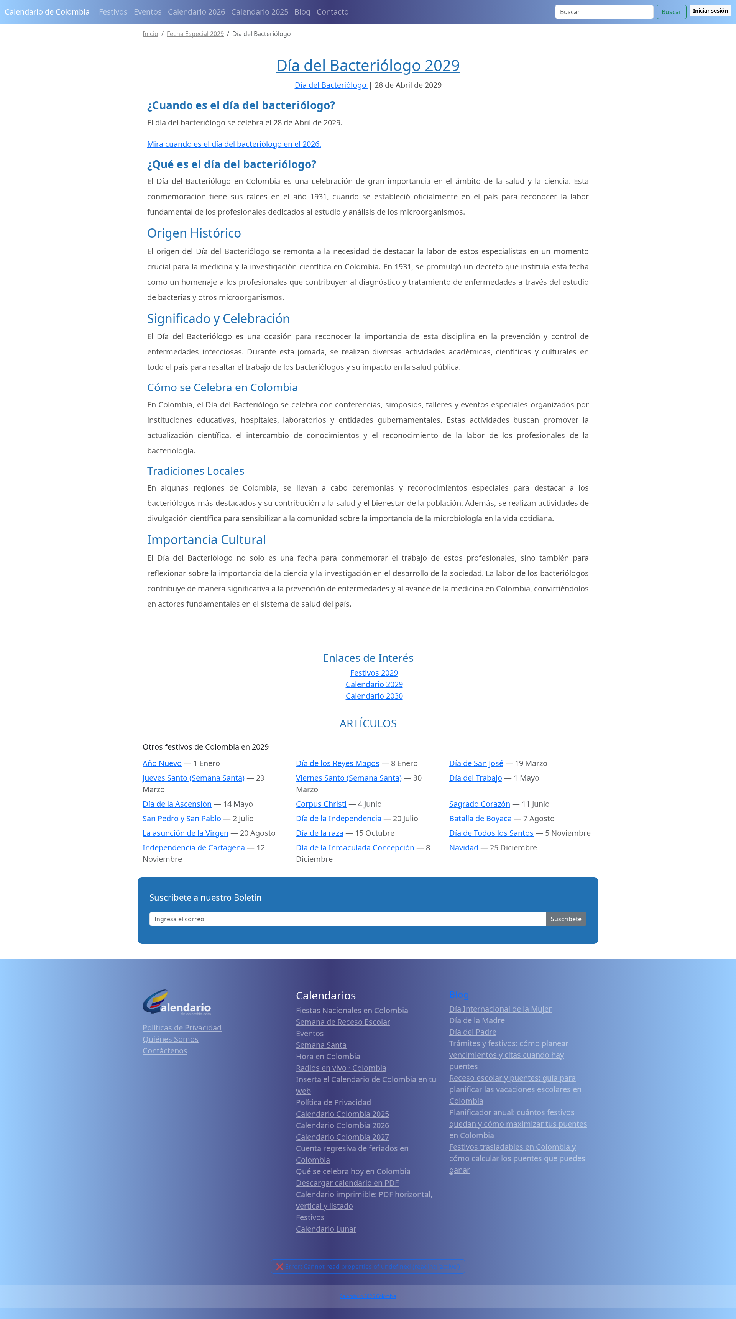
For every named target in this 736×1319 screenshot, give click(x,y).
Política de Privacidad (333, 1102)
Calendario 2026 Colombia (368, 1296)
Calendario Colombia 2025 (342, 1114)
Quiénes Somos (171, 1039)
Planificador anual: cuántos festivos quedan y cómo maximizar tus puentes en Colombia (518, 1123)
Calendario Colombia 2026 (342, 1125)
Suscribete (566, 919)
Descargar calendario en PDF (347, 1183)
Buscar (672, 12)
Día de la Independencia (338, 818)
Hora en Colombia (328, 1056)
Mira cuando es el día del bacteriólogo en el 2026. (234, 144)
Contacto (333, 12)
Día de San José (476, 763)
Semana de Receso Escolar (343, 1022)
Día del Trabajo (475, 778)
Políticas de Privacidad (182, 1027)
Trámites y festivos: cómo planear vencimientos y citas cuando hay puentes (508, 1054)
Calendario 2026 (196, 12)
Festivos (113, 12)
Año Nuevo (162, 763)
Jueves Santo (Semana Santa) (194, 778)
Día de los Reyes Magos (338, 763)
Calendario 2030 (374, 696)
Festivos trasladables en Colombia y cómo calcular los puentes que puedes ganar (517, 1158)
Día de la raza (319, 833)
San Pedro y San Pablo (182, 818)
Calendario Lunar (326, 1229)
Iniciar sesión (710, 10)
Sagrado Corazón (479, 804)
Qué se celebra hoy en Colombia (353, 1171)
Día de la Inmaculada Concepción (355, 847)
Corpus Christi (321, 804)
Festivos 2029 (374, 673)
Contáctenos (165, 1050)
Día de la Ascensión (177, 804)
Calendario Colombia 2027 (342, 1137)
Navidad (463, 847)
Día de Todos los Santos (491, 833)
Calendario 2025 (259, 12)
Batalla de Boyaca (480, 818)
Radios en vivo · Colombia (341, 1068)
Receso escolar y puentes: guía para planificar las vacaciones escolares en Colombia (515, 1089)
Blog (302, 12)
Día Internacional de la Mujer (500, 1009)
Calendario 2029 (374, 684)
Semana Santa (321, 1045)
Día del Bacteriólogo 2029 (368, 64)
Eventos (148, 12)
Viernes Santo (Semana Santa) (349, 778)
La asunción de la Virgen (185, 833)
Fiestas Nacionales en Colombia (352, 1010)
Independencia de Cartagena (194, 847)
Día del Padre (472, 1032)
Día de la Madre (477, 1020)
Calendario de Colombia (47, 12)
